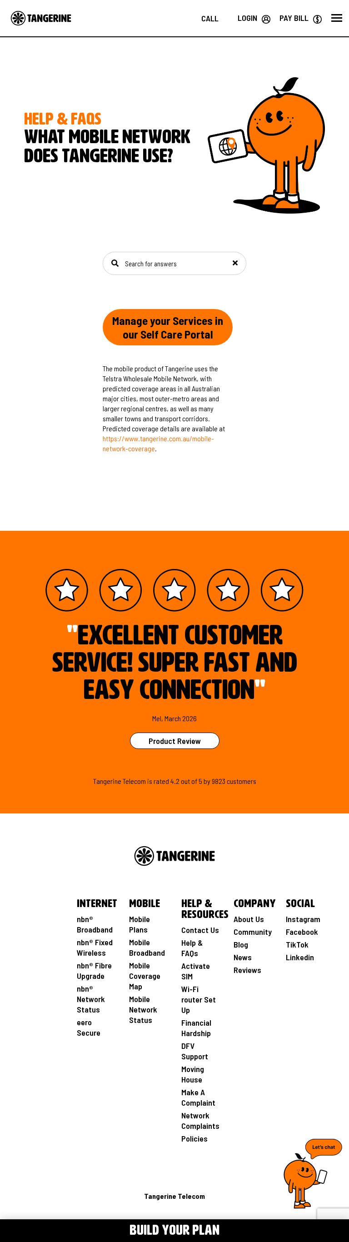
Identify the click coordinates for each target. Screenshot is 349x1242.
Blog (241, 944)
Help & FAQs (192, 948)
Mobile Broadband (147, 947)
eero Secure (88, 1027)
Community (253, 932)
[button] (336, 18)
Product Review (175, 741)
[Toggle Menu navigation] (20, 1229)
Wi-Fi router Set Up (198, 999)
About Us (249, 919)
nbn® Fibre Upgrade (94, 970)
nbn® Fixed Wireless (95, 947)
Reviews (247, 970)
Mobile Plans (139, 924)
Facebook (302, 932)
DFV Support (194, 1051)
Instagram (303, 919)
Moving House (192, 1074)
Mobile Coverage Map (144, 975)
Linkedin (300, 957)
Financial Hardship (196, 1028)
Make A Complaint (198, 1097)
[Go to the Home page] (41, 18)
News (243, 957)
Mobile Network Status (143, 1009)
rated (161, 781)
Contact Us (200, 930)
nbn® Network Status (91, 998)
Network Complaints (200, 1120)
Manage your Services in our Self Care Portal (167, 327)
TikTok (297, 944)
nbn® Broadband (95, 924)
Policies (194, 1138)
